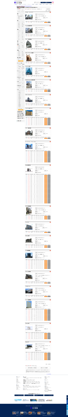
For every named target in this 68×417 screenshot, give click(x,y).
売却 (43, 4)
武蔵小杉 (29, 380)
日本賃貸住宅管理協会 (47, 389)
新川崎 (29, 383)
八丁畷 (32, 379)
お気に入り (46, 22)
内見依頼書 (36, 395)
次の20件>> (49, 10)
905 (26, 160)
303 (26, 196)
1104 (26, 268)
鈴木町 (30, 381)
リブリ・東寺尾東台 (28, 39)
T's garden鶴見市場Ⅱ (28, 25)
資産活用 (37, 4)
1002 (26, 217)
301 (26, 76)
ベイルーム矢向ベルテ (28, 108)
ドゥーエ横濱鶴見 (28, 299)
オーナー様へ (24, 4)
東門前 (34, 381)
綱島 (33, 380)
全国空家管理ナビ (46, 388)
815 (26, 316)
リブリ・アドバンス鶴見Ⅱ (29, 52)
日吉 (32, 380)
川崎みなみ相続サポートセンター (48, 387)
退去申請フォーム (18, 389)
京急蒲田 (27, 382)
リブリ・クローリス (28, 94)
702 (26, 159)
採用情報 (47, 4)
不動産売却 (46, 378)
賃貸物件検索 (20, 111)
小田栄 (28, 379)
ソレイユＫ (27, 222)
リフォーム (29, 4)
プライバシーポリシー (21, 415)
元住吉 (31, 380)
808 (26, 264)
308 (26, 311)
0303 (26, 201)
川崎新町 (31, 379)
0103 (26, 181)
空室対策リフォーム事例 (47, 384)
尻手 (34, 379)
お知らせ (17, 378)
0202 (26, 191)
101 (26, 175)
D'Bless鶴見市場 (27, 165)
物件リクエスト (20, 116)
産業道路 (36, 381)
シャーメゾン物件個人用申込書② (29, 395)
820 (26, 317)
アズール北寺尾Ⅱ (28, 271)
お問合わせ (67, 407)
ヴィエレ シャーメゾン (29, 12)
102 (26, 118)
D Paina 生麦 (27, 235)
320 (26, 312)
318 (26, 154)
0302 (26, 200)
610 (26, 263)
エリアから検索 (20, 113)
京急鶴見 (39, 382)
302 (26, 22)
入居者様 (33, 4)
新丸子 (27, 380)
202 (26, 186)
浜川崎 (27, 379)
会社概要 (50, 4)
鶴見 (39, 383)
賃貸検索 (20, 4)
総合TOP (16, 4)
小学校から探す (18, 11)
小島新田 (39, 381)
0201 (26, 190)
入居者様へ (17, 388)
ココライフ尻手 (27, 66)
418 (26, 155)
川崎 (37, 383)
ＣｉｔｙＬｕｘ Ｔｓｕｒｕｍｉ (30, 141)
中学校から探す (22, 11)
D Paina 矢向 (27, 323)
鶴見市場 (37, 382)
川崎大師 (32, 381)
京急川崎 (27, 381)
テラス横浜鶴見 (27, 250)
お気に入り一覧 (20, 118)
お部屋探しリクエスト (49, 2)
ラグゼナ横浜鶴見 (28, 206)
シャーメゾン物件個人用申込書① (19, 395)
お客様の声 (17, 380)
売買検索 (40, 4)
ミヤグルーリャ (27, 286)
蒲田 (36, 383)
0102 (26, 180)
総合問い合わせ (43, 2)
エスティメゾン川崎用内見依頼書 (48, 395)
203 (26, 122)
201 (26, 49)
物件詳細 (49, 22)
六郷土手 (31, 382)
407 (26, 91)
